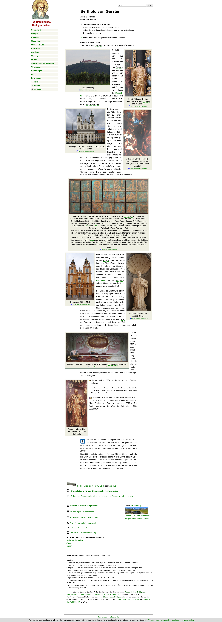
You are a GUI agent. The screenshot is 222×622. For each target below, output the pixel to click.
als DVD (113, 486)
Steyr (109, 101)
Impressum (74, 533)
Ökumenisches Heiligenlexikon (109, 617)
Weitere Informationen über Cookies (163, 620)
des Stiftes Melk (80, 302)
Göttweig (88, 99)
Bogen (114, 76)
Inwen (69, 546)
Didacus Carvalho (74, 540)
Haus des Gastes (109, 445)
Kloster (120, 90)
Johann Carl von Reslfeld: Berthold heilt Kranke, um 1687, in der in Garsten (137, 162)
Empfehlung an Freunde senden (82, 512)
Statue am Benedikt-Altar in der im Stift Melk (77, 431)
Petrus (97, 226)
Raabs (99, 272)
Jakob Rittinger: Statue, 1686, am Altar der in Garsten (138, 101)
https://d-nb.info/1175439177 (128, 599)
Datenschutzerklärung (88, 533)
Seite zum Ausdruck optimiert (83, 506)
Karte (41, 45)
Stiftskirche (142, 164)
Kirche (73, 302)
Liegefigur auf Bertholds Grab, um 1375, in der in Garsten (97, 364)
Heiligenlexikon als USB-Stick (90, 486)
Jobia (68, 543)
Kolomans (100, 280)
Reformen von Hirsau (114, 120)
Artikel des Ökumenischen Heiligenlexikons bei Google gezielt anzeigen (101, 496)
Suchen (149, 5)
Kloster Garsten (92, 104)
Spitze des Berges (110, 388)
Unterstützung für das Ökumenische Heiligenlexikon (94, 491)
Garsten (99, 45)
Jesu (92, 240)
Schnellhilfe (36, 30)
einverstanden (188, 620)
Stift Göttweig (88, 87)
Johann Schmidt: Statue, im (139, 315)
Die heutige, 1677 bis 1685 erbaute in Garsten (86, 147)
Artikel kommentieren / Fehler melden (84, 517)
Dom (91, 440)
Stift (86, 454)
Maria (87, 226)
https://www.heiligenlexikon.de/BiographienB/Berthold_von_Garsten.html (92, 594)
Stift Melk (119, 280)
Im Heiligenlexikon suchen (79, 528)
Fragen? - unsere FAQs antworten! (83, 523)
